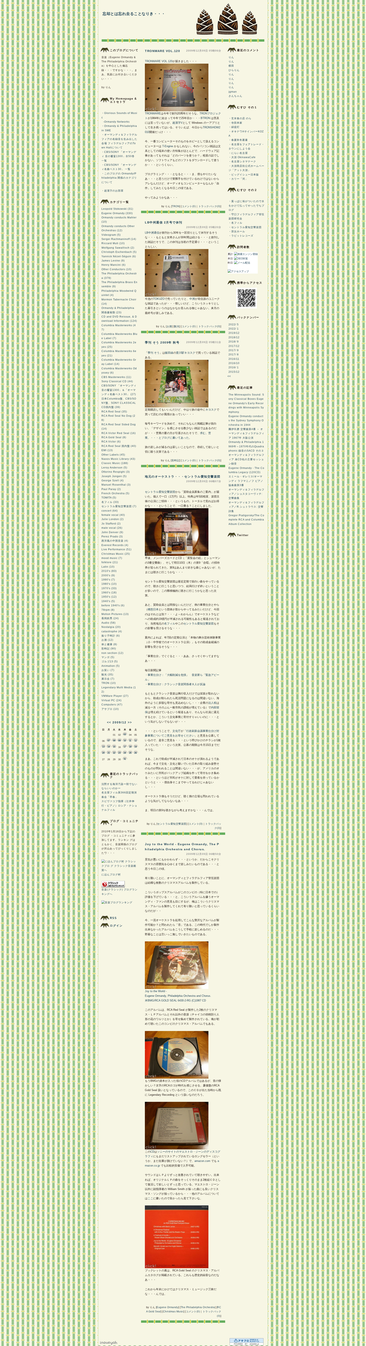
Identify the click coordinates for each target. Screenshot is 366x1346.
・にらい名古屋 (238, 153)
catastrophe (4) (111, 631)
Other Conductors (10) (116, 269)
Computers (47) (111, 704)
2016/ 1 (234, 367)
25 (130, 753)
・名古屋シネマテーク (242, 161)
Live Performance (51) (116, 549)
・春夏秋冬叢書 (238, 139)
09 (119, 740)
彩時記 (176, 460)
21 (108, 753)
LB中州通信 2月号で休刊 (163, 222)
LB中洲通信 (152, 232)
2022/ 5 (234, 324)
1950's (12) (109, 596)
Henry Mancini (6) (113, 264)
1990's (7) (108, 579)
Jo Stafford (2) (111, 523)
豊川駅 (180, 352)
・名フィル (235, 222)
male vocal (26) (111, 527)
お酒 (169, 326)
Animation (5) (110, 665)
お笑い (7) (107, 670)
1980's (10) (109, 583)
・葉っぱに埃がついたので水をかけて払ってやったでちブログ (246, 205)
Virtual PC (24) (111, 700)
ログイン (116, 925)
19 (135, 746)
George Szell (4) (112, 480)
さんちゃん (235, 95)
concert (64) (109, 510)
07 (108, 740)
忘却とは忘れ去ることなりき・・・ (134, 14)
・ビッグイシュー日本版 (244, 174)
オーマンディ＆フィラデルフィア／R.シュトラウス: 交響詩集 (246, 507)
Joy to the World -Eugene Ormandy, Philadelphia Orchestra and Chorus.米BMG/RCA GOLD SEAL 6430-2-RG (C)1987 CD (178, 996)
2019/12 (234, 332)
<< (109, 722)
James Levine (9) (113, 260)
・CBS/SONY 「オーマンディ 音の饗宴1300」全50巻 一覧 (118, 156)
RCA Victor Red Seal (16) (118, 433)
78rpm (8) (108, 609)
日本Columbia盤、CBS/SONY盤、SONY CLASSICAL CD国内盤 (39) (118, 403)
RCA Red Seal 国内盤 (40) (118, 446)
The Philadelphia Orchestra (198, 1307)
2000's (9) (108, 575)
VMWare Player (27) (115, 695)
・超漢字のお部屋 (112, 190)
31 (124, 759)
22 (114, 753)
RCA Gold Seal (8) (113, 437)
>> (130, 722)
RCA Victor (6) (111, 441)
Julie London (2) (112, 519)
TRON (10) (108, 683)
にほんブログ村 (111, 874)
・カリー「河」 (238, 178)
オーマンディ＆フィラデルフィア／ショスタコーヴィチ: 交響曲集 (246, 494)
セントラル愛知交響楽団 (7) (118, 506)
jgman (233, 91)
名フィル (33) (110, 502)
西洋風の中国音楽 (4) (114, 540)
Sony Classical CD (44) (117, 381)
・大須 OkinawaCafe (242, 157)
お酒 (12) (107, 639)
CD (152, 1151)
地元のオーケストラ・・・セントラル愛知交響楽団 (182, 476)
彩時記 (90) (108, 648)
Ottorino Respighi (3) (115, 471)
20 (103, 753)
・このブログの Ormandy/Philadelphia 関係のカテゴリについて (119, 178)
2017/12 (234, 346)
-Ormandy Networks (116, 121)
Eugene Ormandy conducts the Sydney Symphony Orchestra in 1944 (246, 420)
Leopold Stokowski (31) (117, 208)
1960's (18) (109, 592)
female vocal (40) (113, 514)
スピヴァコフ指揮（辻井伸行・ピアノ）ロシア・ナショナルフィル (119, 805)
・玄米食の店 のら (240, 118)
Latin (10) (108, 566)
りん (231, 57)
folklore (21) (109, 562)
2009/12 (119, 722)
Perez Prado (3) (112, 536)
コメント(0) (189, 206)
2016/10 (234, 363)
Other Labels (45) (113, 454)
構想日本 (153, 609)
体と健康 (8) (109, 644)
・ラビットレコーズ (241, 235)
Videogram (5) (111, 234)
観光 (176, 326)
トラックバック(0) (209, 206)
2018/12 (234, 337)
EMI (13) (107, 450)
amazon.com (202, 1161)
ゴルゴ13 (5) (109, 661)
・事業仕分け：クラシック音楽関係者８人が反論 (175, 684)
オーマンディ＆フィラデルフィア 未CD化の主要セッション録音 (246, 459)
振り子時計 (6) (110, 635)
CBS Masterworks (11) (116, 377)
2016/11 (234, 358)
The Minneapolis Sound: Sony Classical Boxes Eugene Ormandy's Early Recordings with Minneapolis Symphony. (246, 403)
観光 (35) (107, 674)
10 (124, 740)
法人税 (212, 702)
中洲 (192, 298)
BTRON (205, 118)
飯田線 (169, 352)
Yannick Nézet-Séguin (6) (118, 256)
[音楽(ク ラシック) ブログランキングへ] (113, 886)
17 (124, 746)
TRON (175, 206)
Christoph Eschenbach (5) (119, 252)
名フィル (169, 623)
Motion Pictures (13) (115, 614)
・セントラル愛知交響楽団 (245, 227)
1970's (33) (109, 588)
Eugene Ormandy (167, 1307)
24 (124, 753)
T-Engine (167, 146)
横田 (231, 65)
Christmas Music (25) (115, 553)
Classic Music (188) (114, 463)
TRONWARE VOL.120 (162, 51)
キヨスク (189, 352)
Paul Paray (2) (111, 489)
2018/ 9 (234, 341)
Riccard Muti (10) (113, 243)
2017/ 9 (234, 350)
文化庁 (176, 731)
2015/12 (234, 371)
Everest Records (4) (114, 545)
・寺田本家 (235, 122)
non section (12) (112, 653)
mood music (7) (111, 558)
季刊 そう (153, 352)
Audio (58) (108, 622)
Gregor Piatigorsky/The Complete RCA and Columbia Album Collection (246, 520)
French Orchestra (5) (115, 493)
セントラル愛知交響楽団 (160, 491)
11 (130, 740)
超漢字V (177, 122)
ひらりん (234, 70)
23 (119, 753)
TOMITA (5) (108, 497)
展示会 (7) (107, 678)
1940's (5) (108, 601)
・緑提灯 (234, 127)
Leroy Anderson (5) (114, 467)
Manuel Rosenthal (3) (116, 484)
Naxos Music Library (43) (118, 458)
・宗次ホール (237, 231)
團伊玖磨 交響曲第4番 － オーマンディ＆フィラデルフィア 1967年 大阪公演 (246, 433)
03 (124, 734)
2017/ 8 (234, 354)
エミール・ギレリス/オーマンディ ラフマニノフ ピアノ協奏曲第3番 (246, 481)
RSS (113, 918)
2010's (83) (109, 571)
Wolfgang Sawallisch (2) (117, 247)
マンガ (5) (107, 657)
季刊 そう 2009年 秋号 (162, 342)
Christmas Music (173, 1311)
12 (135, 740)
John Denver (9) (112, 532)
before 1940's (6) (113, 605)
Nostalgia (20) (111, 627)
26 (135, 753)
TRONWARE (153, 113)
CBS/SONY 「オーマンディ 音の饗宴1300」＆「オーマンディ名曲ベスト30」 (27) (118, 390)
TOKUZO (159, 298)
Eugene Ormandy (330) (117, 213)
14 (108, 746)
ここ (150, 1198)
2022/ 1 (234, 328)
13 (103, 746)
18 (130, 746)
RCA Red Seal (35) (114, 411)
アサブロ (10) (110, 709)
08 (114, 740)
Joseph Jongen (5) (114, 476)
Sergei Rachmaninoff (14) (118, 239)
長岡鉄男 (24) (110, 618)
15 (114, 746)
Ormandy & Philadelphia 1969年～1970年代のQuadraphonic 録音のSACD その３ (246, 446)
